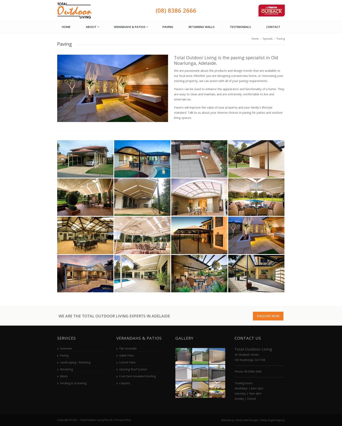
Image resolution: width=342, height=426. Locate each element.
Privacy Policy (123, 420)
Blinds (64, 376)
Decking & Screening (73, 383)
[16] (256, 273)
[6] (142, 197)
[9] (85, 235)
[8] (256, 197)
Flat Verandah (128, 348)
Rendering (66, 369)
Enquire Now (268, 316)
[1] (85, 159)
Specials (268, 38)
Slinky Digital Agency (272, 420)
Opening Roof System (133, 369)
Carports (124, 383)
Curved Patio (127, 362)
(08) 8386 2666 (176, 10)
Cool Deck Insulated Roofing (137, 376)
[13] (85, 273)
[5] (85, 197)
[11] (199, 235)
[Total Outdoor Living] (183, 356)
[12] (256, 235)
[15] (199, 273)
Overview (66, 348)
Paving (64, 355)
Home (255, 38)
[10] (142, 235)
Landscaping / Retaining (75, 362)
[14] (142, 273)
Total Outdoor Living (74, 11)
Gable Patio (126, 355)
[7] (199, 197)
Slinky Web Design (247, 420)
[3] (199, 159)
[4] (256, 159)
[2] (142, 159)
